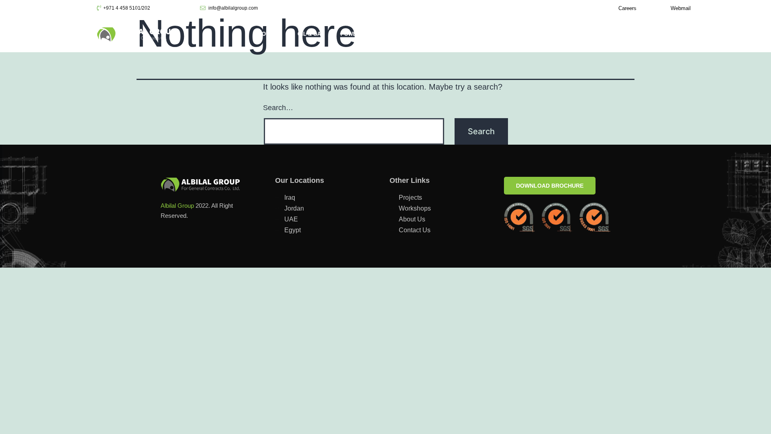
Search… (278, 108)
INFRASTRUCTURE (497, 34)
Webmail (681, 8)
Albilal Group (177, 205)
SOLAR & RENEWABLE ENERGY (417, 34)
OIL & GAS (311, 34)
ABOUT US (268, 34)
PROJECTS (551, 34)
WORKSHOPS (648, 34)
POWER (350, 34)
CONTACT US (598, 34)
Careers (627, 8)
